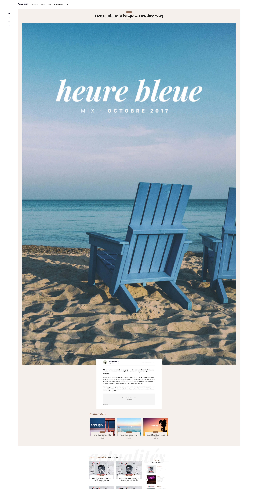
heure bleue (23, 4)
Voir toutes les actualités (115, 457)
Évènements (35, 4)
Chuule (113, 379)
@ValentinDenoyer (114, 363)
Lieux (49, 4)
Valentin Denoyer (114, 361)
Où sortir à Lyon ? (59, 4)
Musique (43, 4)
